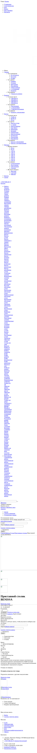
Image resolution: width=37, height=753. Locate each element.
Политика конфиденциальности (13, 730)
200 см (13, 157)
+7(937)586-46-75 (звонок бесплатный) (15, 741)
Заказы (6, 512)
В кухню (13, 76)
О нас (5, 722)
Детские (13, 168)
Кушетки (13, 90)
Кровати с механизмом (18, 112)
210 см (13, 159)
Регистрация (8, 521)
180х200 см (14, 101)
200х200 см (14, 103)
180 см (13, 155)
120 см (13, 151)
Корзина (3, 507)
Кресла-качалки (15, 134)
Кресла (6, 114)
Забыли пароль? (9, 524)
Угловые (13, 83)
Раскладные (14, 137)
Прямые (13, 81)
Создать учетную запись (8, 528)
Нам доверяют (8, 10)
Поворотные (14, 132)
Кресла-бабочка (15, 126)
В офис (13, 78)
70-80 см (13, 117)
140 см (13, 152)
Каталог (3, 183)
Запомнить (5, 529)
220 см (13, 160)
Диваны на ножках (16, 93)
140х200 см (14, 98)
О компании (7, 4)
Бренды (6, 176)
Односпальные (15, 163)
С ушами (13, 124)
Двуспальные (15, 106)
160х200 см (14, 100)
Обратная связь (8, 724)
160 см (13, 154)
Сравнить (10, 614)
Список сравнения (9, 513)
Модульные (14, 84)
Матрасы (6, 145)
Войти (2, 521)
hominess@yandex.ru (10, 747)
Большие (13, 131)
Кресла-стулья (15, 123)
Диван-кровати (15, 87)
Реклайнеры (14, 86)
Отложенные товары (10, 515)
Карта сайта (7, 727)
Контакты (7, 12)
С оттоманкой (15, 89)
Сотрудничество (9, 6)
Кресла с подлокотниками (18, 143)
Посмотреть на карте (10, 748)
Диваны (6, 72)
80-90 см (13, 118)
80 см (12, 148)
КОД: (2, 605)
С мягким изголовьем (17, 109)
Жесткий (13, 171)
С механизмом (15, 107)
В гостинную (15, 75)
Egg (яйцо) (14, 128)
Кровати (6, 95)
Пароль (3, 524)
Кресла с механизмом (17, 142)
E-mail (2, 523)
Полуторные (14, 165)
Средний (13, 172)
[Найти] (17, 501)
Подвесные (14, 135)
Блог (5, 7)
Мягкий (13, 174)
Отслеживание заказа (7, 519)
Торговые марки (9, 725)
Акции (6, 177)
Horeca (6, 9)
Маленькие (14, 129)
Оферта (6, 732)
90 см (12, 120)
